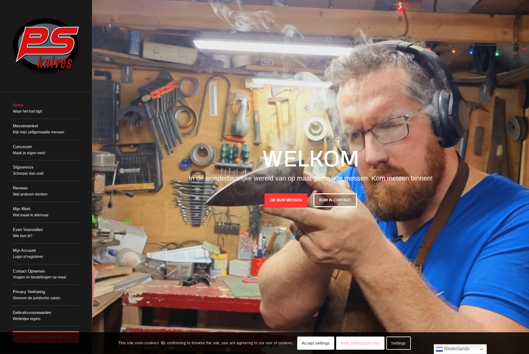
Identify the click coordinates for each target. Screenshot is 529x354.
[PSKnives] (46, 46)
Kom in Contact (335, 200)
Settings (398, 343)
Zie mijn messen (286, 200)
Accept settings (316, 343)
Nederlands (456, 348)
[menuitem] (46, 108)
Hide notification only (360, 343)
